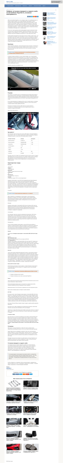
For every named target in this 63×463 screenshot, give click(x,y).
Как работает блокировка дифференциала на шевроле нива (51, 28)
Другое (44, 5)
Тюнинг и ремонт (10, 5)
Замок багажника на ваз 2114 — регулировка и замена (51, 37)
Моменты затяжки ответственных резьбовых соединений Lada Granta (52, 23)
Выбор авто (25, 5)
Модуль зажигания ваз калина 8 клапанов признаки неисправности (51, 13)
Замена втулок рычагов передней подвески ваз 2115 (51, 18)
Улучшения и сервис (37, 5)
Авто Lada (9, 1)
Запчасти (30, 5)
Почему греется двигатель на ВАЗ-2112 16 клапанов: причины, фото (51, 32)
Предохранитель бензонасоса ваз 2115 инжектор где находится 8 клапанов (51, 42)
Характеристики (18, 5)
